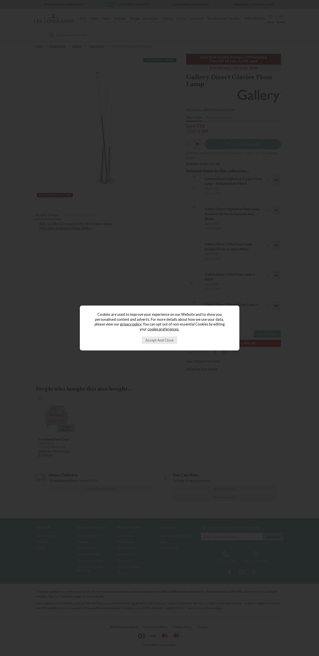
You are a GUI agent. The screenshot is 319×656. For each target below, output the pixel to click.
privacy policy (130, 324)
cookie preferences (163, 329)
